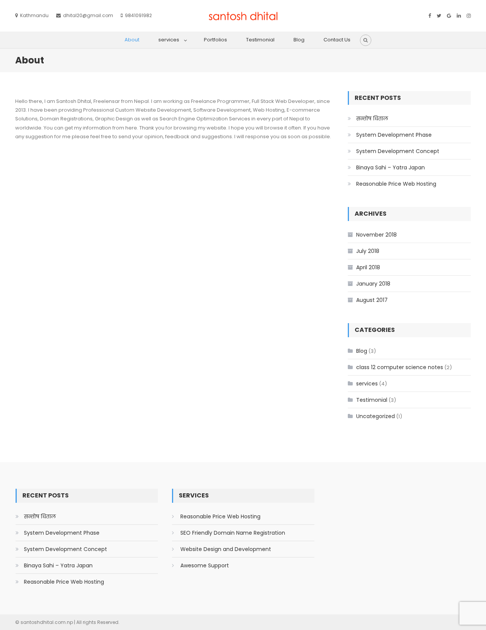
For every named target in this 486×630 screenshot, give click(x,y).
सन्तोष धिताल (372, 118)
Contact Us (336, 39)
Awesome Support (204, 565)
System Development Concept (397, 151)
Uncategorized (375, 416)
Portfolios (215, 39)
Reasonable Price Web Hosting (396, 184)
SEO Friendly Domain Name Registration (232, 533)
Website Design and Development (225, 549)
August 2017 (372, 300)
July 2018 (367, 251)
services (168, 39)
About (132, 39)
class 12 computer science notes (399, 367)
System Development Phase (394, 135)
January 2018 (373, 283)
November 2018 (376, 234)
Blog (299, 39)
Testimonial (260, 39)
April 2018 (368, 267)
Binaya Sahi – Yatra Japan (390, 167)
